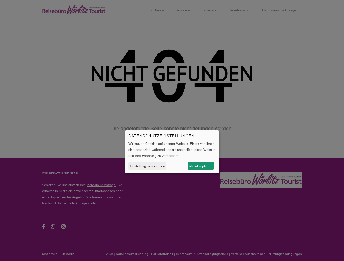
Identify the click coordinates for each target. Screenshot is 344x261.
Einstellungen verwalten (147, 166)
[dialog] (172, 151)
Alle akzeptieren (200, 166)
